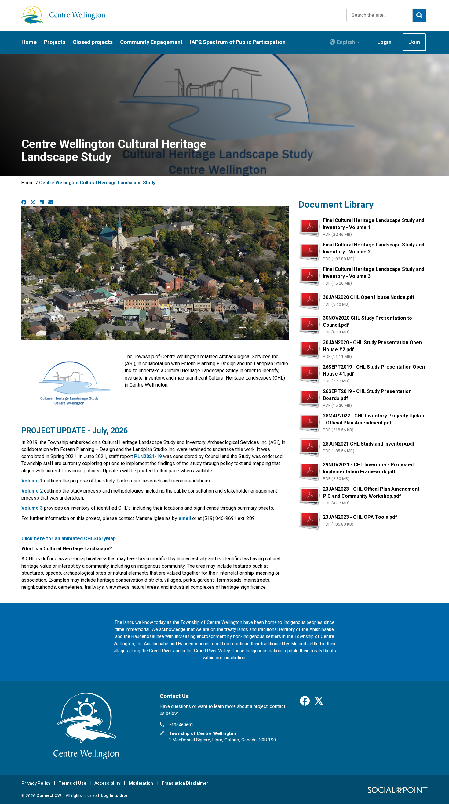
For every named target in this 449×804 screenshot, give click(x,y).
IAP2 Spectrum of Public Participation (238, 42)
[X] (318, 703)
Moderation (141, 783)
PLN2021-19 (148, 456)
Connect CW (48, 795)
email (184, 518)
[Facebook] (304, 703)
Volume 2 (32, 491)
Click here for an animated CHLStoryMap (68, 538)
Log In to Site (114, 795)
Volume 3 (32, 508)
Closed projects (93, 42)
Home (29, 42)
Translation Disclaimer (184, 783)
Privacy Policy (35, 783)
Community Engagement (151, 42)
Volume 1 (32, 481)
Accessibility (107, 783)
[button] (344, 42)
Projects (54, 42)
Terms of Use (72, 783)
